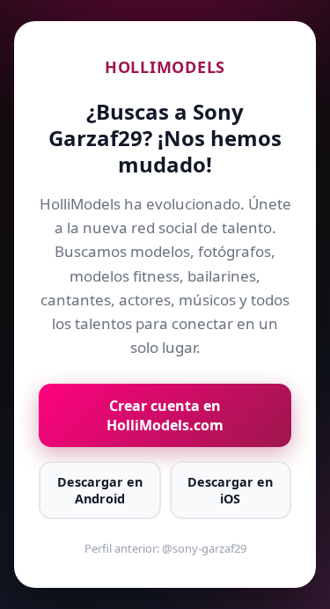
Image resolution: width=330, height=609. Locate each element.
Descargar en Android (100, 490)
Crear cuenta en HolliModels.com (165, 415)
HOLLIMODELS (165, 66)
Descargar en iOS (230, 490)
